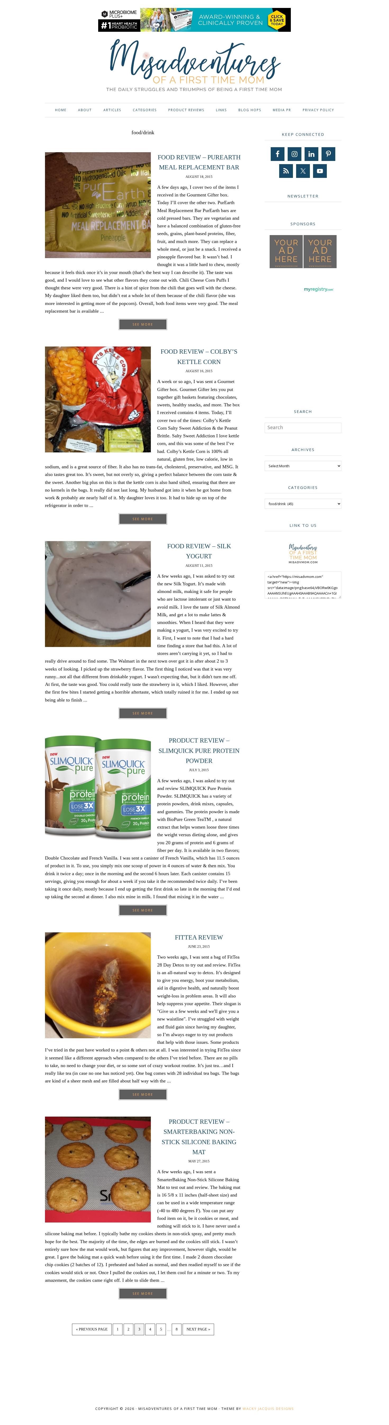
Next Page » (198, 1331)
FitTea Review (199, 937)
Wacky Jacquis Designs (268, 1408)
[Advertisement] (304, 360)
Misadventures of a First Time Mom (194, 66)
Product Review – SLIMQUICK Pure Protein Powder (199, 750)
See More (143, 324)
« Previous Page (92, 1331)
